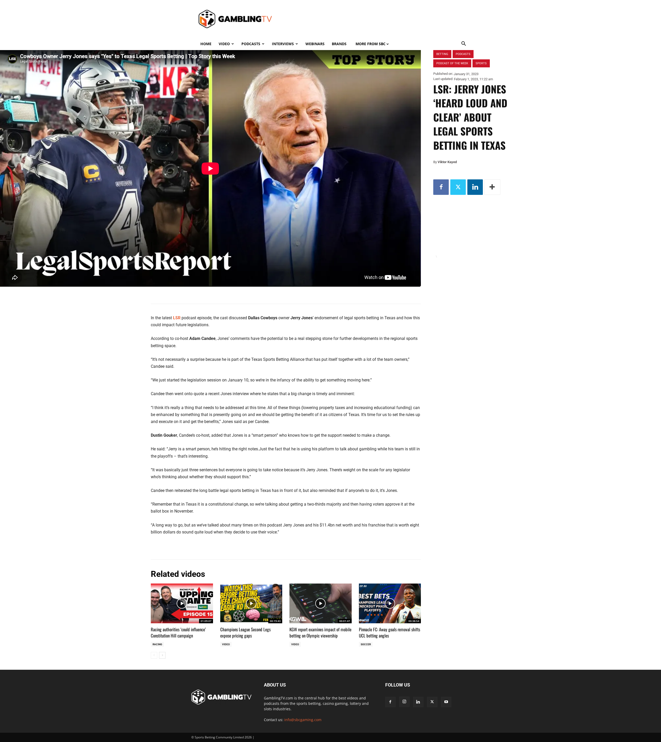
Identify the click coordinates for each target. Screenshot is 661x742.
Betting (442, 54)
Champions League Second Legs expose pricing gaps (245, 632)
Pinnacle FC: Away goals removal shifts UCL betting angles (389, 632)
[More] (492, 187)
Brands (339, 43)
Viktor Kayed (447, 162)
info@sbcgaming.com (302, 719)
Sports (481, 63)
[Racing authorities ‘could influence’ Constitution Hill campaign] (182, 603)
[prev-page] (154, 655)
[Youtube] (446, 702)
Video (224, 43)
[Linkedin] (475, 187)
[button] (464, 44)
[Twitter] (458, 187)
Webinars (315, 43)
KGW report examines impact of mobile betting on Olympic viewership (320, 632)
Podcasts (250, 43)
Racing (157, 644)
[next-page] (162, 655)
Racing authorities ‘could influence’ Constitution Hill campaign (178, 632)
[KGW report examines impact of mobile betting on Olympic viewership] (320, 603)
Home (205, 43)
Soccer (366, 644)
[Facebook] (441, 187)
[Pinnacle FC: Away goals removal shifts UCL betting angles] (390, 603)
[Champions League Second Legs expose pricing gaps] (251, 603)
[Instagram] (404, 702)
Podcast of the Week (452, 63)
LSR (176, 317)
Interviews (283, 43)
